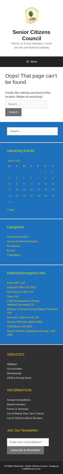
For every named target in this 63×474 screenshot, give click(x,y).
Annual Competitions (19, 399)
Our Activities (14, 368)
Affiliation (12, 364)
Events (11, 250)
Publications (14, 254)
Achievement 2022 (17, 236)
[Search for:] (26, 104)
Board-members (16, 404)
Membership (14, 373)
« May (10, 209)
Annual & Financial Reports (22, 241)
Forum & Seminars (18, 408)
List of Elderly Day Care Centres (25, 413)
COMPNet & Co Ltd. (31, 469)
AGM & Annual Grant (19, 377)
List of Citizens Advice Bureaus (25, 417)
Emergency (13, 245)
